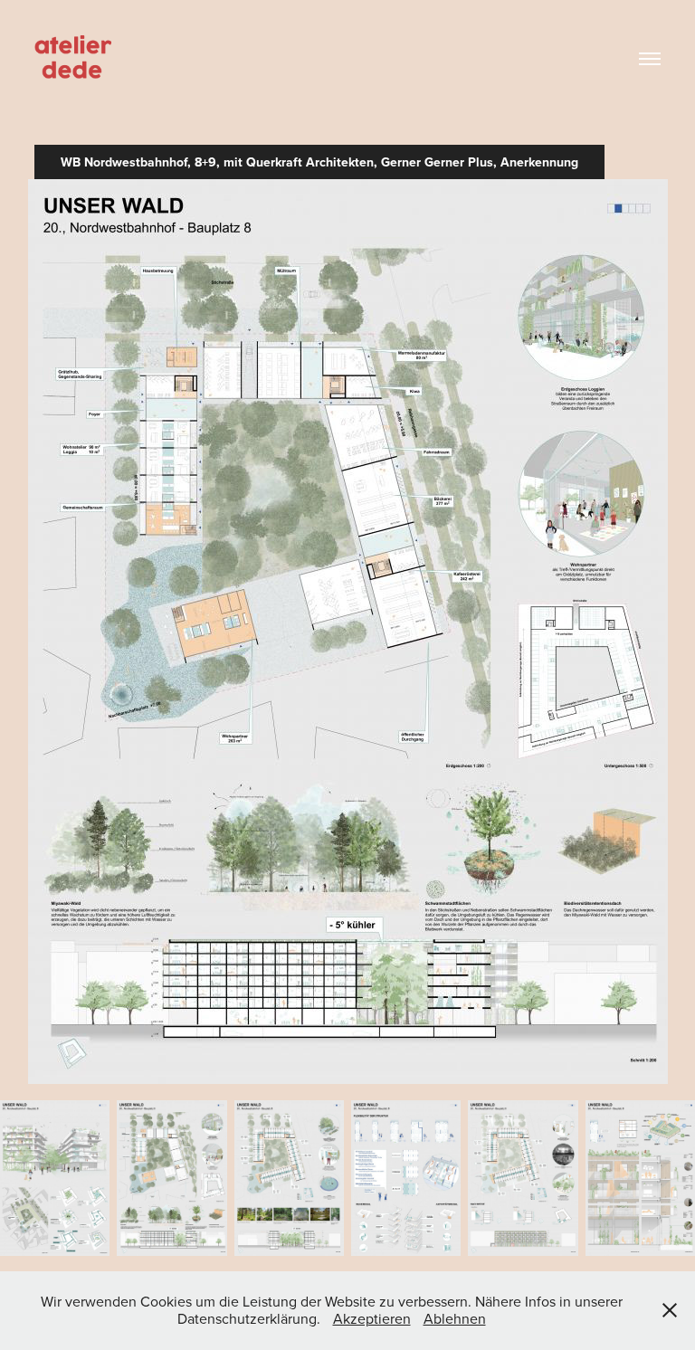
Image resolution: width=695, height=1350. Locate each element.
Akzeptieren (372, 1318)
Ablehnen (455, 1318)
